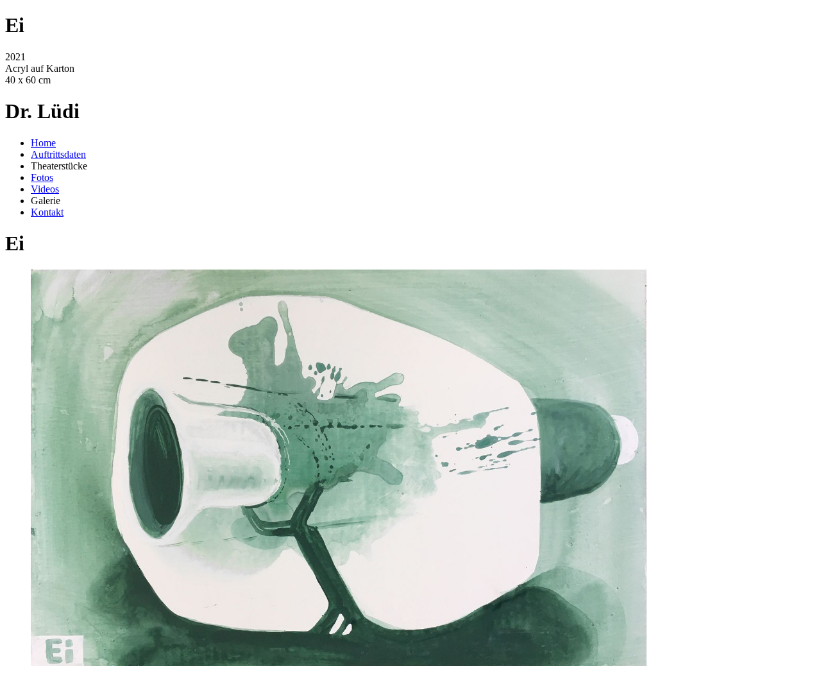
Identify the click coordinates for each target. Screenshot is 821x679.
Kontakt (47, 212)
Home (43, 142)
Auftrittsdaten (58, 154)
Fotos (42, 177)
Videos (45, 189)
